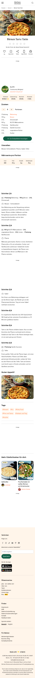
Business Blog (5, 638)
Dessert (10, 8)
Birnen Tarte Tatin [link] (18, 8)
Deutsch (3, 624)
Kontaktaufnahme (6, 641)
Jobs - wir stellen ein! (7, 584)
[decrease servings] (3, 109)
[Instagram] (6, 543)
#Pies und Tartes (8, 413)
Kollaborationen (6, 590)
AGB (2, 609)
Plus (4, 594)
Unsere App (5, 592)
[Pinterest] (15, 543)
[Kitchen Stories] (17, 2)
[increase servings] (11, 109)
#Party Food (19, 409)
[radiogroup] (17, 44)
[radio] (10, 43)
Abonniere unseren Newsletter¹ (10, 547)
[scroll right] (33, 470)
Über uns (4, 586)
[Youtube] (12, 543)
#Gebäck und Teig (21, 413)
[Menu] (2, 3)
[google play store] (17, 570)
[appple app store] (17, 566)
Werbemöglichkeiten (7, 636)
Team (3, 588)
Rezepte (3, 8)
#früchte (5, 417)
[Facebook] (2, 543)
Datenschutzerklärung (8, 611)
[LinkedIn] (19, 543)
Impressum (4, 607)
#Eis (11, 409)
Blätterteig (13, 114)
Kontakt (3, 616)
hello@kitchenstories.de (17, 660)
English (10, 624)
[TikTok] (9, 543)
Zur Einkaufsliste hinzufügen (19, 139)
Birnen (12, 117)
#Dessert (5, 409)
